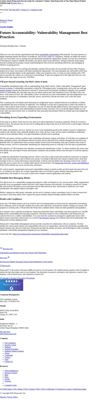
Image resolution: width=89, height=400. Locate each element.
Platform (8, 347)
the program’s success (47, 218)
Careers (7, 357)
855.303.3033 (14, 10)
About (7, 353)
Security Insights (6, 27)
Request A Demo (6, 20)
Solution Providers (11, 349)
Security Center (10, 345)
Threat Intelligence (11, 371)
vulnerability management (49, 54)
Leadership (9, 355)
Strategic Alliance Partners (14, 351)
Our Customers (10, 343)
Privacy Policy (12, 397)
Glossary (8, 381)
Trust (6, 359)
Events (7, 379)
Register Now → (17, 3)
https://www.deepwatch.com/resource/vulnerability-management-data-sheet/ (40, 234)
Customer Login (36, 10)
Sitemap (3, 397)
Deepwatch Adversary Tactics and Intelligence (72, 163)
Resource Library (11, 373)
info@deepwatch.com (8, 334)
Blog (6, 375)
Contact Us (25, 10)
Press (6, 377)
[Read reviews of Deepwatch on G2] (11, 290)
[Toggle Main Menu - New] (1, 12)
